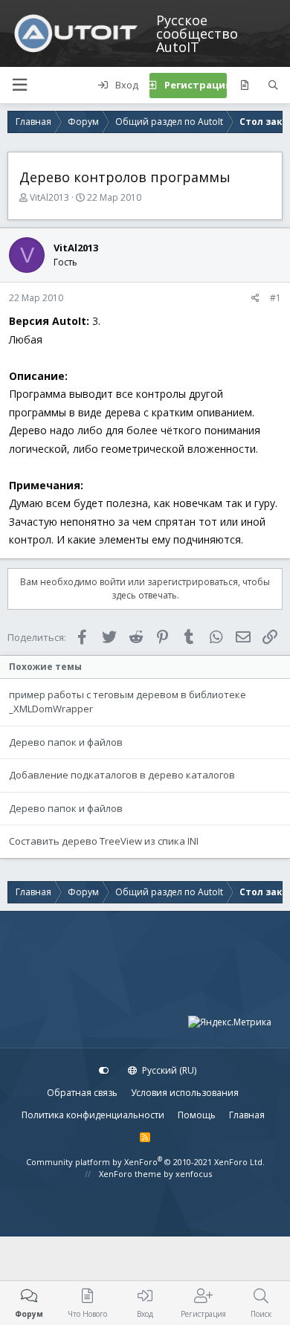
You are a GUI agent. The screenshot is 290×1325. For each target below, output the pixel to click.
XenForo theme (130, 1173)
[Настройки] (104, 1071)
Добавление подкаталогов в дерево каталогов (122, 774)
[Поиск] (273, 85)
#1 (275, 297)
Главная (247, 1115)
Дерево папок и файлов (66, 742)
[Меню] (19, 85)
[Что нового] (244, 85)
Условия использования (185, 1092)
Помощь (197, 1115)
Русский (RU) (168, 1070)
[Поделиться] (255, 298)
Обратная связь (82, 1092)
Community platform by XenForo (145, 1161)
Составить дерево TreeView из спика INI (104, 841)
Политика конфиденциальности (93, 1115)
